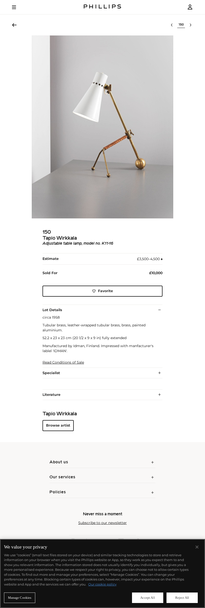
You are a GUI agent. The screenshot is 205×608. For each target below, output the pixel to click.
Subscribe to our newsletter (102, 523)
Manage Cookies (20, 598)
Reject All (182, 598)
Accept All (147, 598)
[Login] (190, 7)
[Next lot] (190, 24)
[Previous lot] (171, 24)
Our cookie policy (102, 584)
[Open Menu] (17, 7)
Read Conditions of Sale (63, 362)
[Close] (197, 547)
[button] (102, 126)
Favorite (105, 291)
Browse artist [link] (58, 425)
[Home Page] (102, 7)
